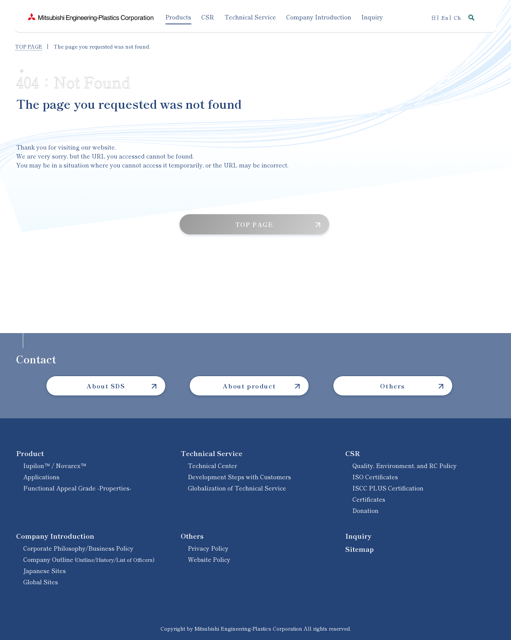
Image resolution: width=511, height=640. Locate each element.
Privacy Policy (208, 548)
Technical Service (211, 453)
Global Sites (40, 581)
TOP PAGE (28, 46)
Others (392, 385)
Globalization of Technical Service (237, 487)
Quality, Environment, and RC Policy (404, 465)
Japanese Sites (44, 570)
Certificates (368, 499)
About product (249, 385)
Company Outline (88, 559)
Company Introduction (55, 536)
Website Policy (209, 559)
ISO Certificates (375, 476)
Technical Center (212, 465)
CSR (352, 453)
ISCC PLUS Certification (387, 487)
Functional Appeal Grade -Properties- (77, 487)
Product (30, 453)
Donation (365, 510)
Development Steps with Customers (239, 476)
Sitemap (359, 549)
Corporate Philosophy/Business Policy (78, 548)
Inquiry (358, 536)
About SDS (105, 385)
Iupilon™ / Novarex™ (54, 465)
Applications (41, 476)
